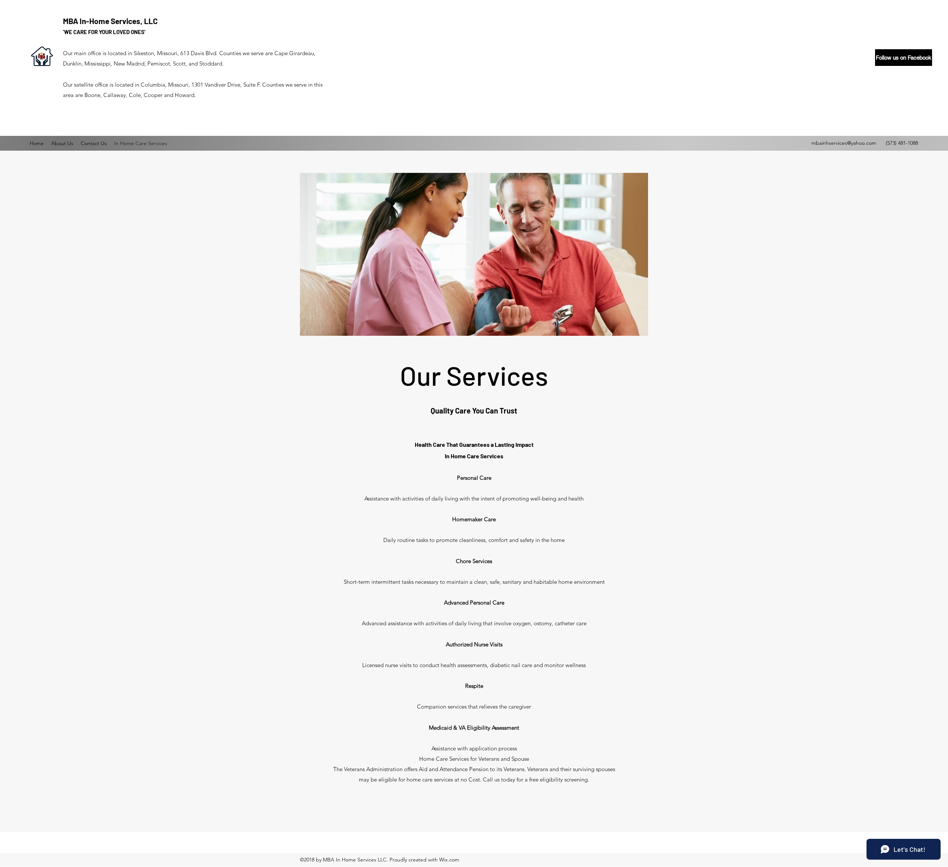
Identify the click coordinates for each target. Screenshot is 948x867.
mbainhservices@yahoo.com (843, 143)
